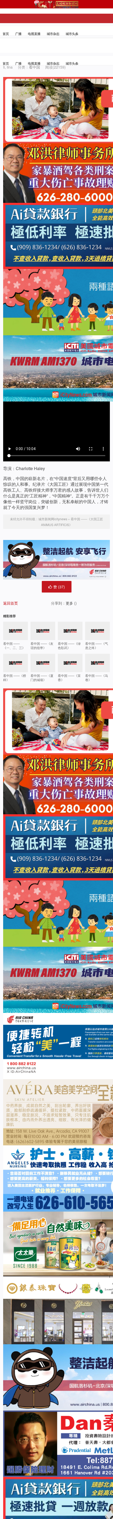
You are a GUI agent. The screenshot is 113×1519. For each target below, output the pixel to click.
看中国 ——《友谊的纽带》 (41, 645)
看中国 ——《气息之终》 (96, 645)
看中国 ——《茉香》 (69, 677)
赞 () (59, 586)
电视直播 (34, 33)
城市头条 (72, 33)
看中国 (34, 67)
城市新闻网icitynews (52, 519)
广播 (18, 33)
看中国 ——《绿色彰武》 (69, 645)
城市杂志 (53, 33)
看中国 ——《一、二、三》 (14, 645)
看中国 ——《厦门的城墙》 (41, 677)
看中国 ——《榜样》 (14, 677)
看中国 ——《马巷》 (96, 677)
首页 (6, 33)
